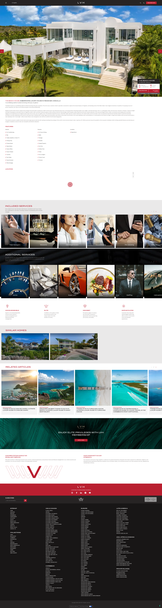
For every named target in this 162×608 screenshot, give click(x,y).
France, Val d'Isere (85, 536)
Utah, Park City (49, 560)
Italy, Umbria (84, 565)
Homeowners (13, 516)
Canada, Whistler (50, 527)
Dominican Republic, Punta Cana (53, 581)
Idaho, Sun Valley (50, 542)
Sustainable (13, 548)
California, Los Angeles (51, 513)
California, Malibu (50, 515)
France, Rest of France (86, 531)
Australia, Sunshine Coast (122, 539)
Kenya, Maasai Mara (121, 542)
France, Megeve (85, 525)
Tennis (11, 549)
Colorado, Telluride (50, 533)
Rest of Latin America (121, 510)
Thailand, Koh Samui (121, 556)
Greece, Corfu (84, 541)
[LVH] (81, 3)
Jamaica (48, 584)
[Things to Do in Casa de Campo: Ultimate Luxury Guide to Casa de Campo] (19, 388)
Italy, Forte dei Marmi (86, 556)
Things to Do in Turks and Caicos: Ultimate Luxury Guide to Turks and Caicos (90, 410)
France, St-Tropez (85, 534)
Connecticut (49, 536)
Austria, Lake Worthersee (87, 512)
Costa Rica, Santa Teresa (122, 519)
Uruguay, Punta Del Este (122, 533)
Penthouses (13, 546)
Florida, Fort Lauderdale (52, 537)
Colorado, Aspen (50, 528)
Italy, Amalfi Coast (85, 550)
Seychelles (119, 549)
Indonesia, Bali (119, 540)
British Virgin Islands (51, 575)
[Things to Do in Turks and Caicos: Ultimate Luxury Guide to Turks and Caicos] (93, 388)
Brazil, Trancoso (120, 513)
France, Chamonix (85, 521)
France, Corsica (85, 522)
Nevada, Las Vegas (50, 550)
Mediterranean (14, 543)
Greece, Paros (84, 545)
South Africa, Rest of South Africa (124, 552)
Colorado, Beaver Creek (51, 530)
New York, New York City (51, 554)
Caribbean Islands (120, 574)
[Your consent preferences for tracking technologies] (160, 606)
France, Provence (85, 530)
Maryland (48, 545)
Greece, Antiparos (85, 539)
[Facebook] (76, 493)
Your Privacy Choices (84, 606)
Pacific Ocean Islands (121, 577)
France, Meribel (85, 527)
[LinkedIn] (81, 493)
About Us (12, 525)
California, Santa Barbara (52, 522)
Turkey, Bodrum (84, 592)
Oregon (47, 556)
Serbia (82, 574)
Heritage (12, 542)
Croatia (83, 515)
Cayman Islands (49, 577)
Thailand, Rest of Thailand (122, 562)
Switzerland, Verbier (86, 588)
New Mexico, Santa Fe (51, 551)
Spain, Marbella (85, 580)
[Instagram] (85, 493)
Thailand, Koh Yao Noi (121, 557)
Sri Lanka (118, 554)
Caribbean (12, 537)
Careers (12, 524)
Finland (83, 518)
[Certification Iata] (81, 501)
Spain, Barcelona (85, 575)
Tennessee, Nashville (51, 557)
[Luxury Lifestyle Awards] (151, 499)
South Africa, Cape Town (122, 551)
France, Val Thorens (86, 537)
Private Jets (13, 521)
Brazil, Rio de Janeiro (121, 512)
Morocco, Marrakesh (121, 545)
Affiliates (12, 518)
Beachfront (13, 536)
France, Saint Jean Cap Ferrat (88, 533)
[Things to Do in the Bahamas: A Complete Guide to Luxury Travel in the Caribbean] (130, 388)
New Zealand (119, 548)
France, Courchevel (86, 524)
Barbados (48, 572)
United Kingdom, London (87, 594)
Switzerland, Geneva (86, 583)
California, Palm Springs (51, 519)
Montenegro (84, 568)
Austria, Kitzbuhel (85, 510)
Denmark (83, 516)
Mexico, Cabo (119, 521)
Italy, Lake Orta (84, 559)
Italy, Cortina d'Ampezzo (87, 554)
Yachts (12, 519)
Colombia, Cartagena (121, 515)
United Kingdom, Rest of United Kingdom (90, 595)
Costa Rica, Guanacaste (122, 516)
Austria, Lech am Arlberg (87, 513)
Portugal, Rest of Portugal (88, 572)
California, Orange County (52, 518)
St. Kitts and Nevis (50, 589)
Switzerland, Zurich (86, 591)
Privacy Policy (13, 527)
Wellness (12, 551)
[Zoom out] (133, 175)
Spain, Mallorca (85, 579)
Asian (11, 534)
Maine (47, 544)
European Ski (13, 539)
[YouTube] (90, 493)
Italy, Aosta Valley (85, 551)
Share (143, 93)
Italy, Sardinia (84, 562)
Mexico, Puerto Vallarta (122, 524)
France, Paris (84, 528)
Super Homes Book (14, 522)
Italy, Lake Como (85, 557)
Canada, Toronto (50, 525)
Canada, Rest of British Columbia (54, 524)
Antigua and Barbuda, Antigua (53, 569)
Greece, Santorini (85, 548)
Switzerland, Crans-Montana (88, 582)
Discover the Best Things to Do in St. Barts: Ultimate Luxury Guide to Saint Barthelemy (55, 410)
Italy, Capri (83, 553)
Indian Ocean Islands (121, 575)
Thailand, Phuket (120, 559)
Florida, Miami (49, 539)
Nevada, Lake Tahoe (50, 548)
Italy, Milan (83, 560)
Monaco (83, 566)
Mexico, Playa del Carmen (122, 522)
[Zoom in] (133, 173)
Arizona (47, 512)
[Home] (72, 493)
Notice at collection (74, 606)
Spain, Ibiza (83, 577)
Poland (83, 569)
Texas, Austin (49, 559)
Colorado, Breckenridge (52, 531)
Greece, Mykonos (85, 544)
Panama (118, 531)
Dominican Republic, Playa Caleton (54, 580)
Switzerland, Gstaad (86, 585)
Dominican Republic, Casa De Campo (54, 578)
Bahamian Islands (120, 572)
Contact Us (13, 528)
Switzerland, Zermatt (86, 589)
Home (11, 510)
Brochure (154, 93)
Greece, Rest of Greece (86, 547)
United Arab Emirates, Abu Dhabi (124, 563)
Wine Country (13, 552)
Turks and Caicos (50, 590)
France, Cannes (84, 519)
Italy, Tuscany (84, 563)
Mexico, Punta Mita (120, 525)
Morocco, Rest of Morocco (123, 546)
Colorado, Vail (49, 534)
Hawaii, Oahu (49, 541)
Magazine (12, 512)
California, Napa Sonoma (52, 516)
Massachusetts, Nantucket (52, 547)
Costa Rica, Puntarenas (122, 518)
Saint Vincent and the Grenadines (54, 587)
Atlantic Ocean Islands (122, 571)
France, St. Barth (50, 583)
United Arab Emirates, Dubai (122, 565)
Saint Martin (49, 586)
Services (12, 513)
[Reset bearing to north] (133, 177)
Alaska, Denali (49, 510)
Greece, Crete (84, 542)
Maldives (118, 543)
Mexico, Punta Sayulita (121, 527)
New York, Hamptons (50, 553)
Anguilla (15, 2)
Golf (11, 540)
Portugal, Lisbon (85, 571)
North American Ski (15, 545)
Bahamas (48, 571)
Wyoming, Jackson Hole (51, 562)
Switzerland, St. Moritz (86, 586)
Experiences (13, 515)
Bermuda (48, 574)
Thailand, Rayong (120, 560)
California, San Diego (51, 521)
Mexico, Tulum (119, 530)
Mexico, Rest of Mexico (121, 528)
